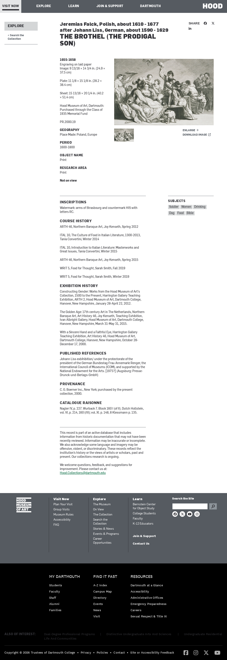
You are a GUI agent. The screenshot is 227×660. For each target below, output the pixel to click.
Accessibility (61, 519)
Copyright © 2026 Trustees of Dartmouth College (39, 652)
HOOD (213, 5)
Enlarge (189, 130)
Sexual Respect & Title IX (149, 616)
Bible (190, 213)
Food (180, 213)
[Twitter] (206, 652)
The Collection (102, 514)
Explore (43, 6)
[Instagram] (196, 652)
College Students (144, 513)
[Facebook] (186, 652)
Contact (119, 652)
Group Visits (61, 509)
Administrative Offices (147, 598)
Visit (96, 616)
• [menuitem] (77, 652)
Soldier (173, 207)
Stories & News (103, 529)
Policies (102, 652)
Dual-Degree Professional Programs (69, 634)
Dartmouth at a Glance (147, 585)
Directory (100, 598)
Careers (136, 610)
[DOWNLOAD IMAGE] (164, 92)
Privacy (86, 652)
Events (98, 604)
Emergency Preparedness (149, 604)
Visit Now (10, 6)
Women (186, 207)
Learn (73, 6)
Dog (171, 213)
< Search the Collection (16, 37)
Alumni (54, 604)
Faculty (138, 518)
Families (55, 610)
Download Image (195, 135)
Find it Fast (105, 577)
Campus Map (102, 591)
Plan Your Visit (62, 504)
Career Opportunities (102, 541)
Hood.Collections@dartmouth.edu (83, 473)
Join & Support (109, 6)
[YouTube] (217, 652)
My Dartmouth (64, 577)
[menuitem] (65, 594)
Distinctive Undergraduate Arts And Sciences (139, 634)
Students (55, 585)
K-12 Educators (143, 523)
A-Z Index (100, 585)
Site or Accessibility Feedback (152, 652)
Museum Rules (63, 514)
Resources (142, 577)
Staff (52, 598)
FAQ (56, 525)
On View (98, 509)
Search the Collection (100, 521)
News (97, 610)
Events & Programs (106, 534)
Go (213, 506)
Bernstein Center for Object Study (144, 506)
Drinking (199, 207)
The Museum (102, 504)
